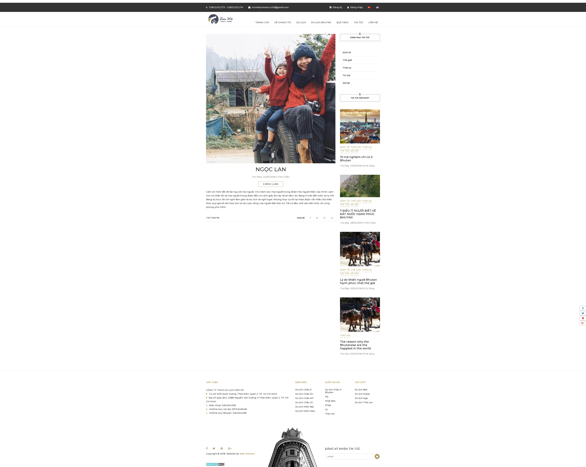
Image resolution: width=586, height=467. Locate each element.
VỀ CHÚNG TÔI (282, 22)
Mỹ (326, 396)
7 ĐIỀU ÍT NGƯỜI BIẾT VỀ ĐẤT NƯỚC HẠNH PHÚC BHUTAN (358, 214)
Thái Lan (330, 413)
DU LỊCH (301, 22)
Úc (326, 409)
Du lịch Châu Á (303, 389)
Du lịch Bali (361, 389)
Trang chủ (262, 22)
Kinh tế (347, 52)
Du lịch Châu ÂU (304, 394)
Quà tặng (342, 22)
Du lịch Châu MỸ (304, 398)
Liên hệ (373, 22)
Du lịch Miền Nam (305, 411)
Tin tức (358, 22)
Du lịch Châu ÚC (304, 402)
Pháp (328, 405)
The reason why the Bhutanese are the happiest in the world (355, 345)
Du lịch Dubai (362, 394)
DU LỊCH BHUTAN (321, 22)
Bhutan (329, 392)
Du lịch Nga (361, 398)
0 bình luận (270, 184)
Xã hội (346, 82)
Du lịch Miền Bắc (304, 406)
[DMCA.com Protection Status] (215, 464)
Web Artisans (247, 453)
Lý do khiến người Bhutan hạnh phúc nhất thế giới (358, 281)
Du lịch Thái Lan (364, 402)
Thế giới (347, 60)
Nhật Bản (330, 401)
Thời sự (347, 67)
